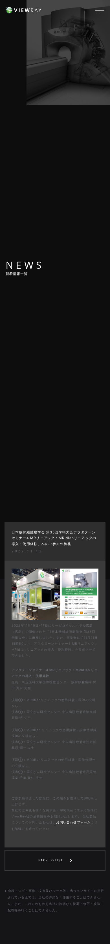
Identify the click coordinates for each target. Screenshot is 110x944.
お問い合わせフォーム (73, 822)
